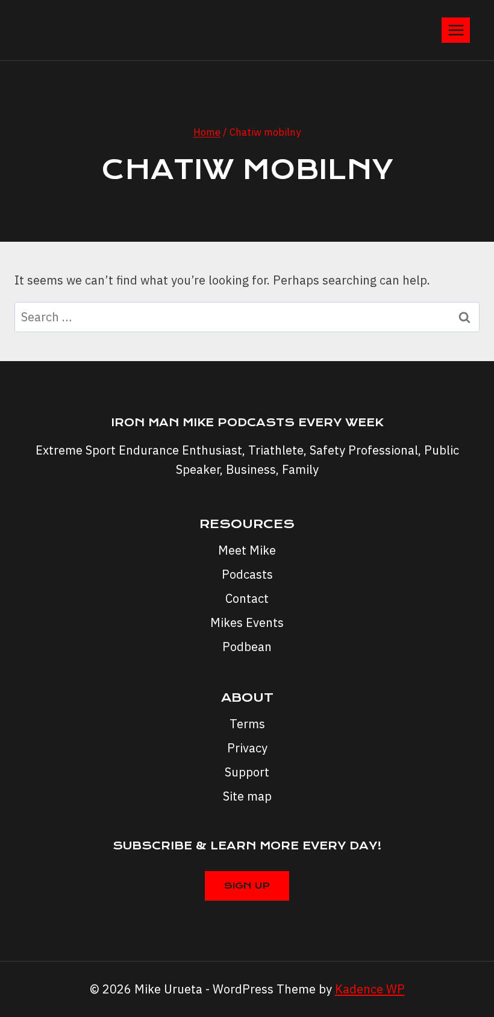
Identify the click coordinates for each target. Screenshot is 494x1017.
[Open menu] (456, 29)
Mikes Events (247, 622)
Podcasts (247, 574)
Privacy (247, 748)
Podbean (247, 646)
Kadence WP (370, 989)
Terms (247, 724)
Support (247, 772)
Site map (247, 796)
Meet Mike (247, 550)
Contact (247, 598)
